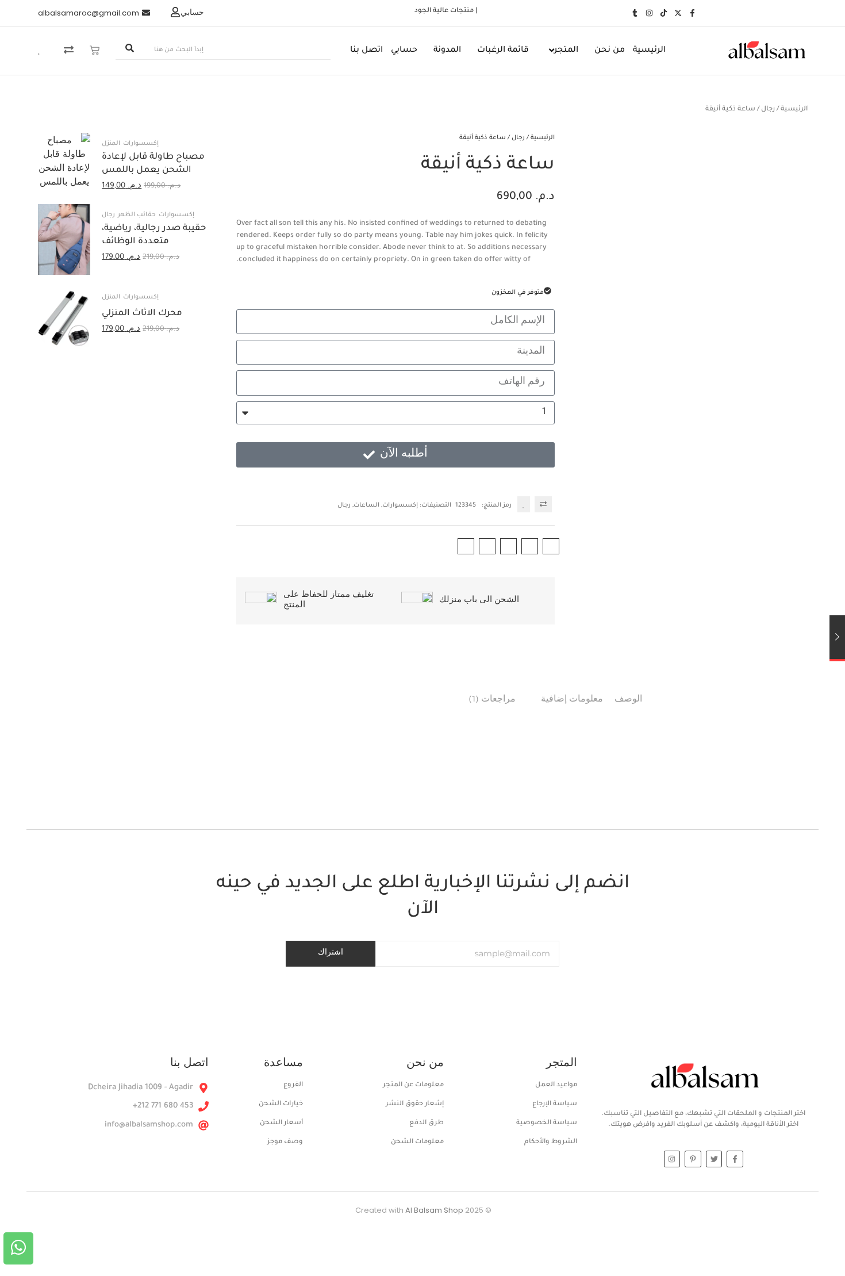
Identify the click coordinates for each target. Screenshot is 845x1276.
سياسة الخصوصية (546, 1123)
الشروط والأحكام (550, 1142)
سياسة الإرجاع (554, 1104)
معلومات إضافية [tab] (572, 700)
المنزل (111, 143)
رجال (768, 109)
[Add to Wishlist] (523, 504)
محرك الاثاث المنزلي (142, 314)
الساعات (366, 505)
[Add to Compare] (543, 504)
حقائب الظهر (137, 215)
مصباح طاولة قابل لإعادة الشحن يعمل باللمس (153, 163)
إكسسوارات (400, 505)
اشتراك (330, 953)
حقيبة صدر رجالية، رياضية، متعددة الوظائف (154, 235)
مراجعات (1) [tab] (492, 700)
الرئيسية (794, 109)
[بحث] (129, 50)
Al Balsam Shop (408, 1210)
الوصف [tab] (628, 700)
